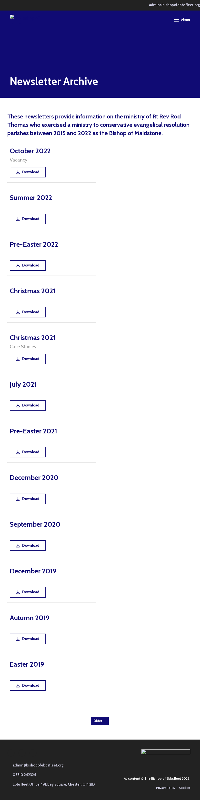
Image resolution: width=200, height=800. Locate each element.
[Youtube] (33, 753)
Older (97, 721)
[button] (21, 775)
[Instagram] (22, 753)
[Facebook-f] (11, 753)
